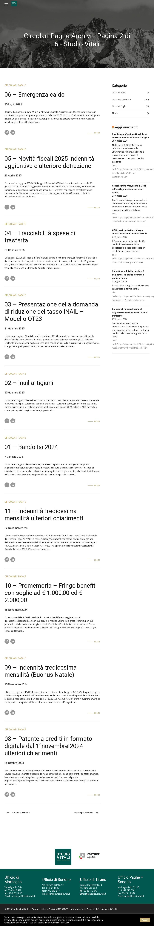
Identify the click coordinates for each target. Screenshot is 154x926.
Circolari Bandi (119, 92)
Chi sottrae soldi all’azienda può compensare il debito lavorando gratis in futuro (128, 274)
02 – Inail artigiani (29, 382)
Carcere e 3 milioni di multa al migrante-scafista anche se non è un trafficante (130, 312)
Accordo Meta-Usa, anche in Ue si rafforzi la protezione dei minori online (129, 189)
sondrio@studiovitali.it (59, 893)
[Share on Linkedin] (12, 132)
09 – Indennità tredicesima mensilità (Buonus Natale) (41, 671)
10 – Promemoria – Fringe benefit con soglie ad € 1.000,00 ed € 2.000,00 (50, 593)
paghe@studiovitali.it (134, 896)
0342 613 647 (15, 893)
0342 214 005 (52, 887)
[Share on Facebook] (7, 132)
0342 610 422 (14, 890)
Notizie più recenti (21, 812)
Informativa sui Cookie (107, 909)
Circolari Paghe (15, 85)
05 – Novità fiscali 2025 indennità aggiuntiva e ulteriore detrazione (49, 162)
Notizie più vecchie (83, 812)
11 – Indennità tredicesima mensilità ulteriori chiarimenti (44, 515)
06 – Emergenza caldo (35, 94)
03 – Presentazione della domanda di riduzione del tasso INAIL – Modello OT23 (51, 311)
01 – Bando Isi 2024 (31, 447)
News (115, 113)
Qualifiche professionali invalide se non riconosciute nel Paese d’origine (130, 136)
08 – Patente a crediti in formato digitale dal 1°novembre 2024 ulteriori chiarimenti (48, 746)
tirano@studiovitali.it (96, 893)
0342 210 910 (127, 890)
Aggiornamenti (126, 127)
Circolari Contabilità (121, 99)
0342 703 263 (90, 887)
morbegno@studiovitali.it (23, 896)
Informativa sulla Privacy (82, 909)
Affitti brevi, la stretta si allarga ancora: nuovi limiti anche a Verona (129, 232)
